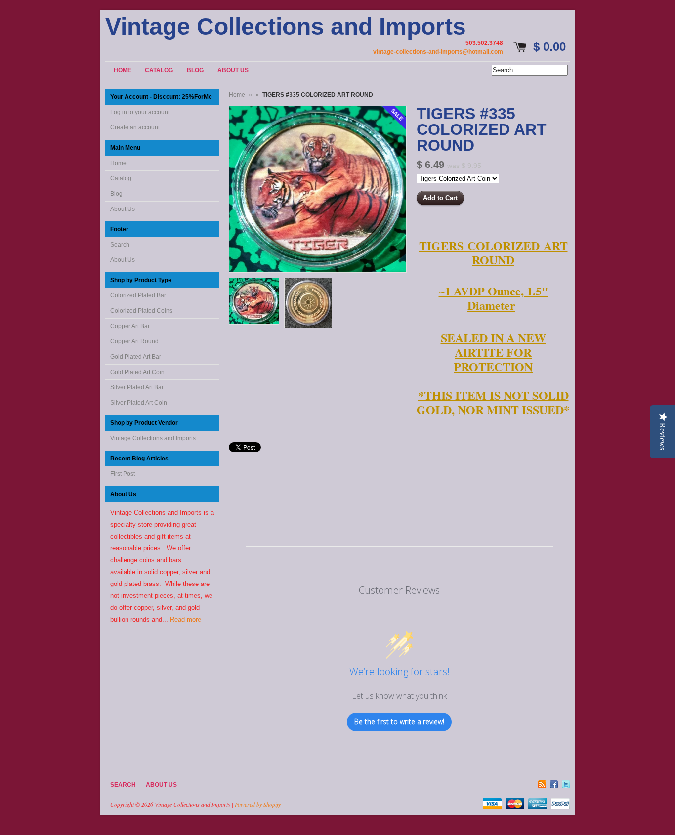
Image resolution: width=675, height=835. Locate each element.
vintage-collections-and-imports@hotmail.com (438, 51)
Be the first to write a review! (399, 721)
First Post (122, 473)
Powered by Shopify (258, 804)
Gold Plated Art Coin (137, 372)
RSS (542, 782)
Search (119, 244)
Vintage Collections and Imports (285, 27)
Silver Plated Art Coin (138, 402)
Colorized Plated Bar (138, 295)
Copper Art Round (134, 341)
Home (118, 163)
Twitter (566, 782)
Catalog (120, 178)
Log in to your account (139, 112)
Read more (185, 619)
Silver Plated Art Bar (137, 387)
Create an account (135, 127)
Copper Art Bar (130, 326)
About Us (122, 209)
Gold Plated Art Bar (135, 356)
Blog (116, 193)
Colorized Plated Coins (141, 310)
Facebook (554, 782)
